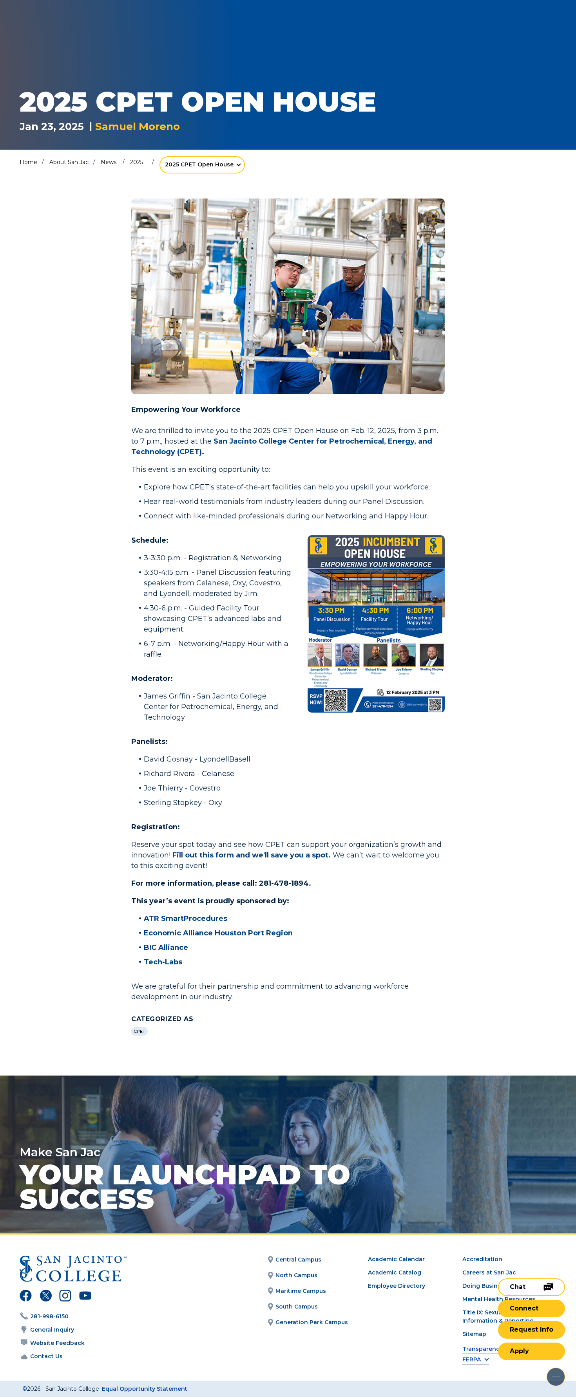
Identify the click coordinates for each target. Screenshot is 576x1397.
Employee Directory (396, 1285)
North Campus (296, 1275)
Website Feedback (57, 1342)
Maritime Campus (300, 1290)
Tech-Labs (163, 962)
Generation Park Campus (311, 1322)
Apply (519, 1351)
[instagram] (65, 1297)
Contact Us (46, 1356)
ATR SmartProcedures (185, 918)
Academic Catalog (394, 1272)
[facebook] (26, 1297)
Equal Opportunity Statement (144, 1388)
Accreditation (482, 1259)
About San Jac (69, 162)
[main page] (63, 28)
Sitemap (474, 1333)
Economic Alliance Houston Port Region (218, 933)
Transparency (482, 1349)
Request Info (531, 1329)
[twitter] (46, 1296)
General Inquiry (52, 1329)
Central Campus (298, 1259)
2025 (136, 162)
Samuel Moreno (137, 127)
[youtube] (84, 1296)
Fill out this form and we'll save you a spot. (252, 855)
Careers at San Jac (489, 1272)
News (108, 162)
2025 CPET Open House (199, 164)
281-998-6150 (49, 1316)
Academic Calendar (396, 1259)
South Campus (296, 1306)
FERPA (471, 1359)
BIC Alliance (166, 947)
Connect (524, 1308)
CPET (139, 1031)
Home (28, 162)
